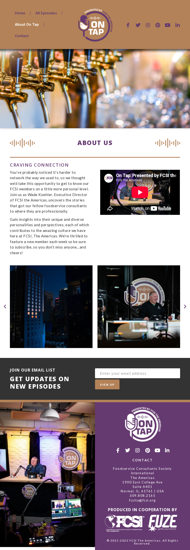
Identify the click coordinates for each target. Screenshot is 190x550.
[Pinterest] (157, 25)
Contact (22, 36)
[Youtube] (167, 25)
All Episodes (46, 13)
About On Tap (27, 24)
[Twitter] (138, 25)
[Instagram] (147, 25)
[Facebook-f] (128, 25)
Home (20, 13)
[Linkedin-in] (177, 25)
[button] (4, 306)
